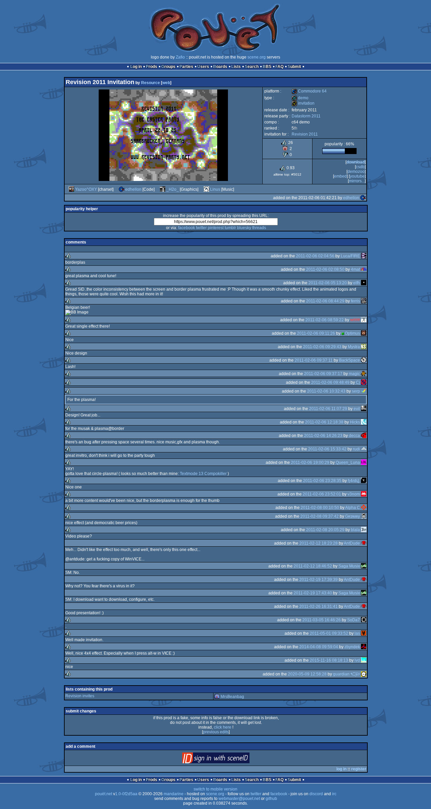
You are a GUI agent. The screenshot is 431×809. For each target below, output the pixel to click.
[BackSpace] (363, 360)
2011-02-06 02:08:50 (325, 269)
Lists (236, 66)
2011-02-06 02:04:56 (315, 256)
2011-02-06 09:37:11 (314, 360)
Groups (168, 66)
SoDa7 (353, 620)
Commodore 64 (309, 91)
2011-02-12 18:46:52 (313, 566)
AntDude (352, 543)
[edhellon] (121, 189)
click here (222, 727)
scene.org (256, 57)
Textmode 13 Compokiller (203, 473)
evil (357, 408)
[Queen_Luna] (363, 462)
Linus (215, 189)
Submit (294, 66)
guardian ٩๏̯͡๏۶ (346, 674)
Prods (151, 66)
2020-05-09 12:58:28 (307, 674)
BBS (267, 66)
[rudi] (363, 449)
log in (341, 769)
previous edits (216, 732)
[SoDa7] (363, 620)
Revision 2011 (305, 134)
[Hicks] (363, 422)
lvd (357, 660)
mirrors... (357, 181)
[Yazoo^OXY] (71, 189)
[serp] (363, 391)
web (166, 82)
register (358, 769)
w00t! (355, 320)
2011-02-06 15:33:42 (327, 449)
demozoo (356, 171)
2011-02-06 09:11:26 (316, 333)
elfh (356, 283)
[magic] (363, 373)
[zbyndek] (363, 647)
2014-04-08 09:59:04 (318, 647)
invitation (303, 103)
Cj (358, 382)
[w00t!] (363, 320)
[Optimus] (363, 333)
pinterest (216, 227)
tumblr (230, 227)
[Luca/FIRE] (363, 256)
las (357, 633)
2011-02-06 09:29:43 (322, 346)
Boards (220, 66)
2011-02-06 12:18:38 (324, 422)
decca (354, 435)
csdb (360, 166)
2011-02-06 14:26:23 (323, 435)
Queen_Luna (348, 462)
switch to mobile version (215, 789)
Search (252, 66)
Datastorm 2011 (306, 116)
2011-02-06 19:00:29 (310, 462)
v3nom (353, 494)
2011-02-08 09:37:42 (319, 516)
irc (334, 794)
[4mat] (363, 269)
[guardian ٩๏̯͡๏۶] (363, 674)
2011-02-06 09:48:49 (330, 382)
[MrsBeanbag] (217, 696)
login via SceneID (227, 759)
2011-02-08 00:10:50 (320, 507)
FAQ (279, 66)
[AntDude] (363, 543)
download (355, 162)
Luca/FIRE (350, 256)
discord (316, 794)
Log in (136, 66)
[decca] (363, 435)
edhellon (133, 189)
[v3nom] (363, 494)
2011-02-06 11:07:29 (328, 408)
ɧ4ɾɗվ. (354, 480)
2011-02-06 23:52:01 (322, 494)
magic (354, 373)
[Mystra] (363, 346)
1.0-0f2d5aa (126, 794)
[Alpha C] (363, 507)
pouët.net (103, 794)
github (271, 798)
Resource (150, 82)
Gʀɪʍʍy (352, 516)
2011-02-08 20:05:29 (325, 529)
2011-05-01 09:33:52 (329, 633)
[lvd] (363, 660)
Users (203, 66)
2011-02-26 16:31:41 (318, 606)
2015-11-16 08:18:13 (329, 660)
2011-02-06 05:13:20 (327, 283)
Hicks (355, 422)
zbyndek (352, 647)
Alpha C (352, 507)
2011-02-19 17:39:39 (318, 579)
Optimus (352, 333)
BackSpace (349, 360)
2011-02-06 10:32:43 (326, 391)
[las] (363, 633)
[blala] (363, 529)
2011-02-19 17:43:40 (313, 593)
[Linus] (206, 189)
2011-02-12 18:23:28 (318, 543)
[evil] (363, 408)
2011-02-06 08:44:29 (325, 301)
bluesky (244, 227)
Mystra (354, 346)
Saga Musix (349, 566)
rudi (356, 449)
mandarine (174, 794)
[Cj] (363, 382)
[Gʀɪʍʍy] (363, 516)
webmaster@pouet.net (239, 798)
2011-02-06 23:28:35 (322, 480)
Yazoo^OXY (86, 189)
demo (300, 98)
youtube (357, 176)
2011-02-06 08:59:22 (324, 320)
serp (356, 391)
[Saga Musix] (363, 566)
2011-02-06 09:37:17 (323, 373)
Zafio (180, 57)
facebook (186, 227)
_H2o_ (172, 189)
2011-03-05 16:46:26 (321, 620)
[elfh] (363, 283)
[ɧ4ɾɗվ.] (363, 480)
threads (259, 227)
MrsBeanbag (232, 696)
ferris (355, 301)
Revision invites (79, 696)
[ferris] (363, 301)
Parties (186, 66)
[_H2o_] (162, 189)
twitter (201, 227)
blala (355, 529)
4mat (355, 269)
